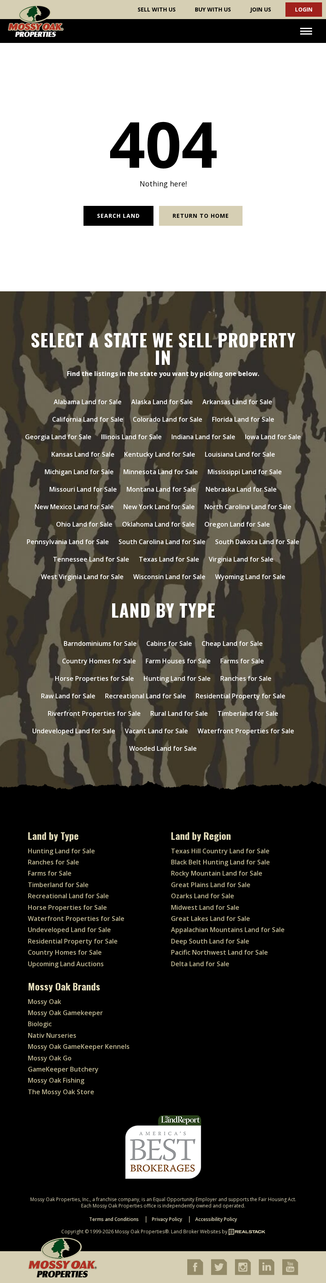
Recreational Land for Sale (145, 696)
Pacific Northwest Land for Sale (219, 952)
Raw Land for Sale (68, 696)
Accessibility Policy (216, 1219)
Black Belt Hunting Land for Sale (220, 862)
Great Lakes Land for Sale (210, 918)
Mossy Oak (44, 1001)
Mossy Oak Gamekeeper (65, 1012)
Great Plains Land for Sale (210, 884)
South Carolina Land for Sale (162, 541)
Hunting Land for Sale (177, 678)
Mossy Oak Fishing (56, 1080)
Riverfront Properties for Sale (94, 713)
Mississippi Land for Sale (245, 471)
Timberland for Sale (247, 713)
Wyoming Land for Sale (250, 576)
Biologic (40, 1023)
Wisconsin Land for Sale (169, 576)
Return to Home (201, 215)
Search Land (118, 215)
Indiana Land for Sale (203, 436)
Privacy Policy (167, 1219)
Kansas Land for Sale (82, 454)
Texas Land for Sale (169, 559)
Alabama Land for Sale (88, 401)
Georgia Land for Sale (58, 436)
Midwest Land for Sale (205, 907)
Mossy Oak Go (50, 1058)
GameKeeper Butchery (63, 1069)
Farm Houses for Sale (178, 661)
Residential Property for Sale (240, 696)
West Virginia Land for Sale (82, 576)
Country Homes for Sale (99, 661)
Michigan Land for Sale (79, 471)
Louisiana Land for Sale (240, 454)
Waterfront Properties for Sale (246, 731)
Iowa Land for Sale (273, 436)
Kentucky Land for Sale (159, 454)
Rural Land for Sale (179, 713)
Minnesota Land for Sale (160, 471)
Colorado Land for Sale (167, 419)
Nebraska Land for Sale (241, 489)
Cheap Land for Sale (232, 643)
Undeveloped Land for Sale (73, 731)
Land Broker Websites (196, 1231)
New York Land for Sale (159, 506)
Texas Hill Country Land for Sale (220, 851)
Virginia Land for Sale (241, 559)
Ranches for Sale (246, 678)
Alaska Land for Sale (162, 401)
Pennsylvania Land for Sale (68, 541)
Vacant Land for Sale (156, 731)
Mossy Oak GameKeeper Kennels (79, 1046)
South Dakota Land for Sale (257, 541)
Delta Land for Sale (200, 963)
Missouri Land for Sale (83, 489)
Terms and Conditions (114, 1219)
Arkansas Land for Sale (237, 401)
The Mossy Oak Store (61, 1091)
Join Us (260, 9)
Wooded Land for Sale (163, 748)
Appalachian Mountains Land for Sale (228, 929)
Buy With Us (213, 9)
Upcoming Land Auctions (66, 963)
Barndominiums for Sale (100, 643)
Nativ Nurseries (52, 1035)
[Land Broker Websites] (247, 1231)
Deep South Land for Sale (210, 941)
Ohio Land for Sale (84, 524)
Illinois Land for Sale (131, 436)
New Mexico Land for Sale (74, 506)
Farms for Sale (242, 661)
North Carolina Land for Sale (247, 506)
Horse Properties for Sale (94, 678)
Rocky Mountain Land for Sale (216, 873)
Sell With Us (157, 9)
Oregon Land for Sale (237, 524)
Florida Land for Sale (243, 419)
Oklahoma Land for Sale (158, 524)
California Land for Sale (87, 419)
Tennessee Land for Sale (91, 559)
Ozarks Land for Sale (202, 896)
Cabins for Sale (169, 643)
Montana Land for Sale (161, 489)
